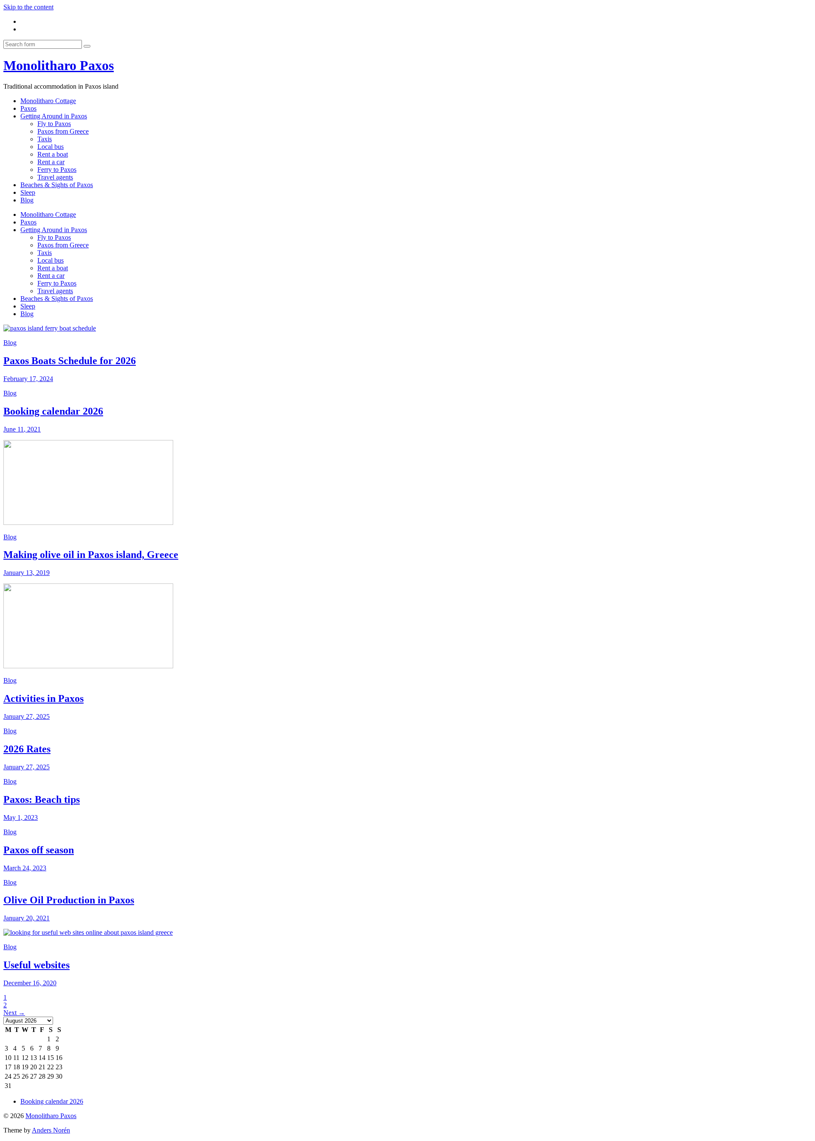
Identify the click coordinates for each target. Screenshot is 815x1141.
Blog (27, 200)
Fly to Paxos (54, 123)
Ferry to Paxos (56, 169)
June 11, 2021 (22, 429)
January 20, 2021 (26, 918)
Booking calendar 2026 (53, 411)
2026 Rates (27, 748)
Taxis (44, 139)
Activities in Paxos (43, 698)
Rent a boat (52, 154)
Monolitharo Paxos (58, 65)
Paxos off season (38, 849)
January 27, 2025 (26, 716)
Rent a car (51, 161)
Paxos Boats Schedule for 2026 (69, 360)
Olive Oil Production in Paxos (68, 900)
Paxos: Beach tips (41, 799)
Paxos (28, 108)
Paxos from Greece (63, 131)
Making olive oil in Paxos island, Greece (90, 554)
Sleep (27, 192)
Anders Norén (51, 1130)
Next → (14, 1012)
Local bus (50, 146)
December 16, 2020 (29, 983)
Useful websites (36, 964)
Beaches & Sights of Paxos (56, 184)
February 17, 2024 (28, 378)
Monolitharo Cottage (48, 100)
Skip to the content (28, 7)
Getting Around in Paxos (53, 116)
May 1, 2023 (20, 817)
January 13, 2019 (26, 572)
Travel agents (55, 177)
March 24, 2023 (24, 868)
